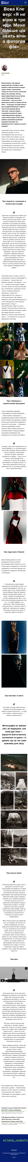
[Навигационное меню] (25, 2)
